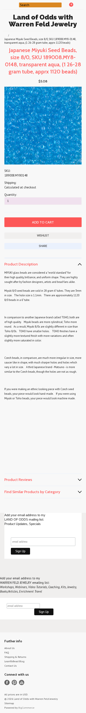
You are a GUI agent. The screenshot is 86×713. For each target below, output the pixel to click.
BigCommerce (26, 707)
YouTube (21, 682)
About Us (9, 648)
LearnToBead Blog (14, 661)
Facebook (7, 682)
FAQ (6, 652)
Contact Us (10, 665)
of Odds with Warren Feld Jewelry (43, 20)
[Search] (16, 4)
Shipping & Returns (15, 656)
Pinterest (14, 682)
